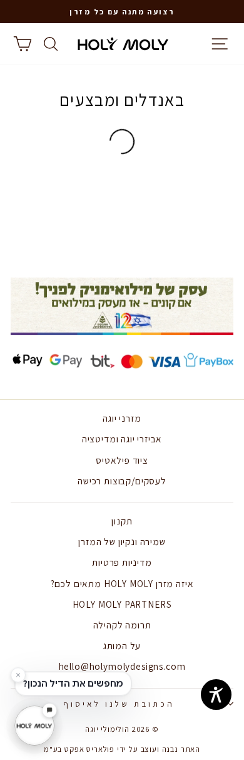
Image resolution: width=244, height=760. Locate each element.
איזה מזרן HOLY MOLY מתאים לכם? (122, 583)
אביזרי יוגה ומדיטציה (122, 438)
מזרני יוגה (122, 418)
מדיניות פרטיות (122, 562)
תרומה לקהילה (122, 624)
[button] (122, 11)
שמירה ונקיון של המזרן (121, 541)
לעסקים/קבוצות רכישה (122, 480)
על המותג (122, 645)
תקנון (121, 520)
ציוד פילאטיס (122, 460)
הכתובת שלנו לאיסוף (119, 703)
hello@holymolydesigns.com (122, 666)
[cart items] (22, 44)
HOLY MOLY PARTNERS (122, 604)
